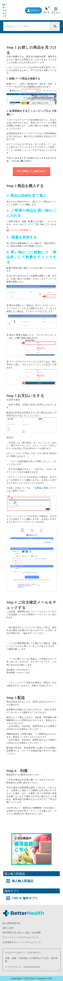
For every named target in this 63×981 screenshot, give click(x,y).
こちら (14, 161)
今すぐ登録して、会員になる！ (31, 171)
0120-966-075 (34, 952)
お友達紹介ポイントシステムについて (21, 942)
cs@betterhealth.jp (31, 967)
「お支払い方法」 (41, 488)
